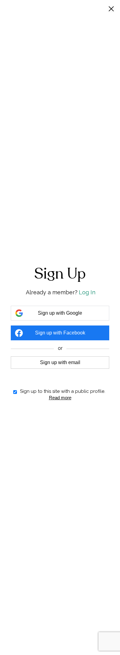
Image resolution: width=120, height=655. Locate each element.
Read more (60, 397)
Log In (87, 292)
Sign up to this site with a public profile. (62, 391)
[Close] (111, 9)
